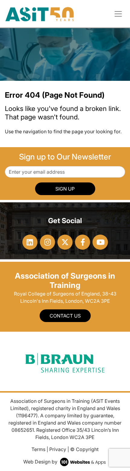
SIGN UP (65, 189)
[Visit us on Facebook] (82, 242)
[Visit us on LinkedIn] (29, 242)
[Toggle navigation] (118, 14)
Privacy (57, 449)
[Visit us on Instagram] (47, 242)
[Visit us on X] (65, 242)
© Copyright (84, 449)
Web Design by (41, 462)
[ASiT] (40, 13)
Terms (38, 449)
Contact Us (65, 316)
